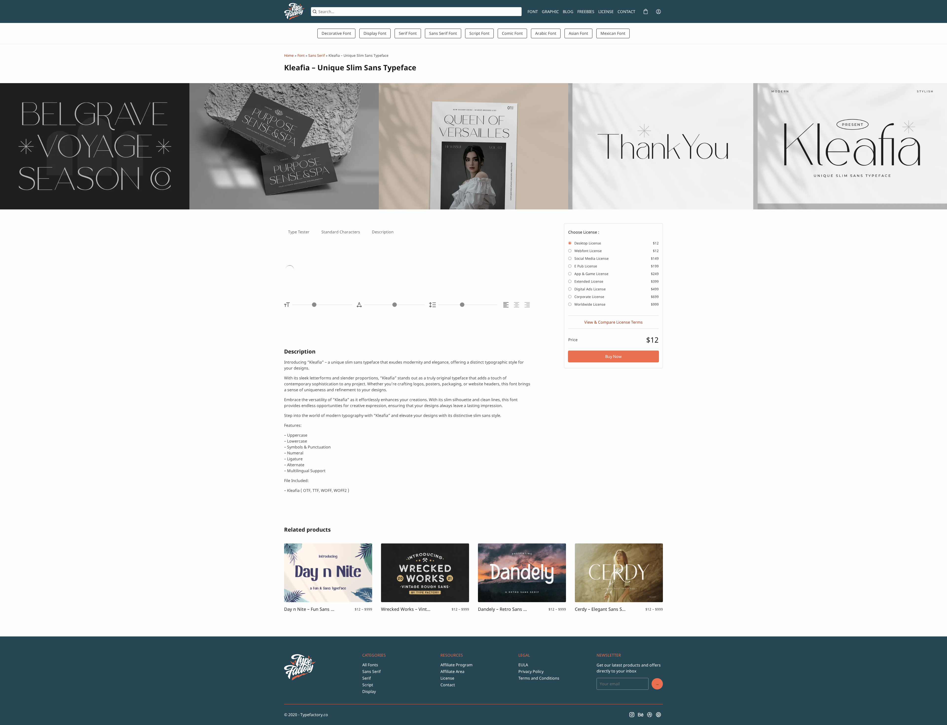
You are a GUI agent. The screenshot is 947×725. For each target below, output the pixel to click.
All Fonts (370, 665)
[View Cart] (645, 11)
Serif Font (408, 33)
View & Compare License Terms (613, 322)
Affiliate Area (452, 671)
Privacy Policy (531, 671)
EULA (523, 665)
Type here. (342, 270)
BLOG (568, 11)
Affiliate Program (456, 665)
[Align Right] (528, 304)
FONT (533, 11)
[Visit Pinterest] (658, 714)
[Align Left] (506, 304)
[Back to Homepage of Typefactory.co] (294, 11)
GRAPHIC (550, 11)
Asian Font (578, 33)
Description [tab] (383, 232)
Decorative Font (336, 33)
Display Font (375, 33)
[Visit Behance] (640, 714)
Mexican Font (613, 33)
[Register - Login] (658, 11)
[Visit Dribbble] (649, 714)
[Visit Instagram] (631, 714)
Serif (366, 678)
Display (369, 691)
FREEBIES (585, 11)
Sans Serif (316, 55)
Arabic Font (545, 33)
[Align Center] (517, 304)
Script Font (479, 33)
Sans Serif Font (443, 33)
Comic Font (512, 33)
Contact (447, 685)
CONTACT (626, 11)
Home (289, 55)
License (447, 678)
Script (367, 685)
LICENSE (606, 11)
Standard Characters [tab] (340, 232)
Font (301, 55)
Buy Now (613, 356)
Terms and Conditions (538, 678)
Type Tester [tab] (299, 232)
